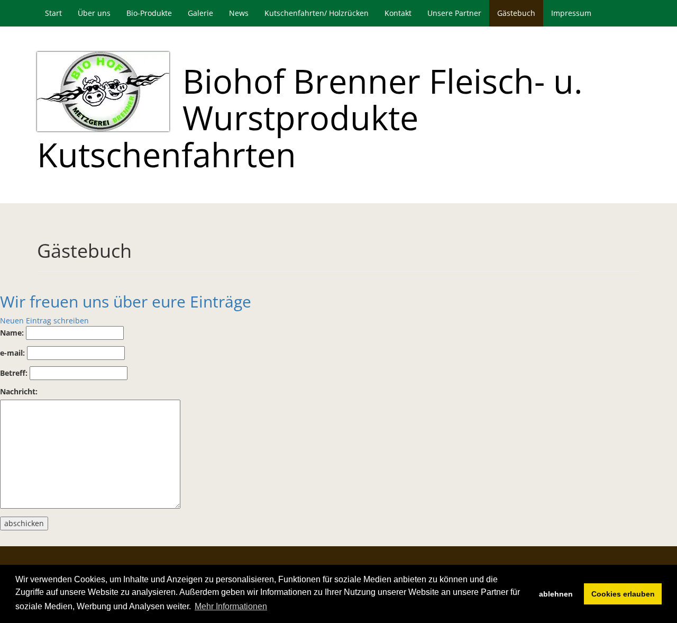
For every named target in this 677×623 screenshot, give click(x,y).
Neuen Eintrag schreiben (44, 320)
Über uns (94, 13)
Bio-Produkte (149, 13)
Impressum (571, 13)
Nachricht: (19, 391)
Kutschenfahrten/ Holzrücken (316, 13)
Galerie (200, 13)
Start (53, 13)
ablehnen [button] (556, 594)
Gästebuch (516, 13)
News (239, 13)
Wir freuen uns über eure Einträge (125, 301)
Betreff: (14, 373)
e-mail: (12, 353)
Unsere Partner (454, 13)
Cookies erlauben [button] (623, 594)
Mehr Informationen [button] (231, 606)
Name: (12, 333)
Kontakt (398, 13)
